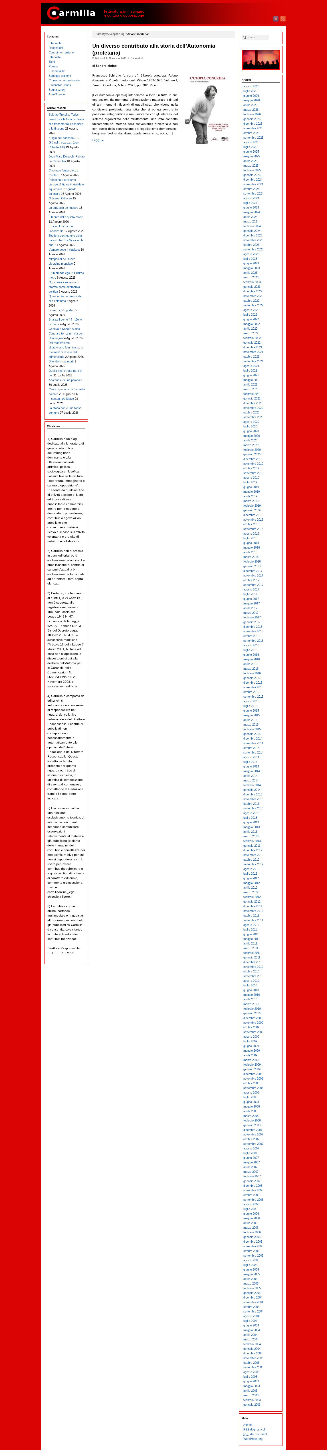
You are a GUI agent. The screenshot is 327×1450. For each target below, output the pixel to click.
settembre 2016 (253, 640)
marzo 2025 (250, 165)
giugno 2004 (251, 1325)
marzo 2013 (250, 836)
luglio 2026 (250, 91)
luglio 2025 (250, 147)
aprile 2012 (250, 887)
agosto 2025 (251, 142)
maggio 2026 (251, 100)
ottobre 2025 (251, 133)
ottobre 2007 (251, 1139)
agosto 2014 (251, 757)
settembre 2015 (253, 696)
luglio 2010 (250, 985)
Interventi (55, 43)
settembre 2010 (253, 976)
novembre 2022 (253, 296)
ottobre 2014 (251, 748)
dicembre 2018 (252, 515)
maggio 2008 (251, 1106)
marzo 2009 (250, 1060)
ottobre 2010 (251, 971)
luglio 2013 (250, 817)
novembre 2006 (253, 1190)
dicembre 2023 (252, 235)
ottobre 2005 (251, 1251)
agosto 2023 (251, 254)
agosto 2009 (251, 1036)
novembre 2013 (253, 799)
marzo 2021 (250, 389)
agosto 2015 (251, 701)
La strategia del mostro (63, 207)
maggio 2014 (251, 771)
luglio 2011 (250, 929)
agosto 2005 (251, 1260)
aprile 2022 (250, 328)
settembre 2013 (253, 808)
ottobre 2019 (251, 468)
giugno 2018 (251, 543)
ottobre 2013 (251, 803)
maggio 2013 (251, 827)
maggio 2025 (251, 156)
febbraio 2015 (252, 729)
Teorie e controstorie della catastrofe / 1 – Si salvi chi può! (66, 240)
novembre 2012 (253, 855)
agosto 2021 (251, 366)
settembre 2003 (253, 1367)
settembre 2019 (253, 473)
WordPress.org (252, 1438)
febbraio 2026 (252, 114)
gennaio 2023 (251, 286)
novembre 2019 (253, 463)
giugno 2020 (251, 431)
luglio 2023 (250, 258)
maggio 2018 (251, 547)
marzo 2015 (250, 724)
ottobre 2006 (251, 1195)
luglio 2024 (250, 203)
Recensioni (137, 58)
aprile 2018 (250, 552)
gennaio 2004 (251, 1348)
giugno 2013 (251, 822)
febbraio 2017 (252, 617)
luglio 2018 (250, 538)
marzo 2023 (250, 277)
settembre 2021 (253, 361)
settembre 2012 (253, 864)
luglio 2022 (250, 314)
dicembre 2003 (252, 1353)
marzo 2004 (250, 1339)
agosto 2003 (251, 1372)
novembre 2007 (253, 1134)
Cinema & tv (57, 71)
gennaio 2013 (251, 845)
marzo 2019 (250, 501)
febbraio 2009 (252, 1064)
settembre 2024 (253, 193)
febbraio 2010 (252, 1008)
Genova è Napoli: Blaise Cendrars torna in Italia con (66, 333)
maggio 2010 (251, 994)
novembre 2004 (253, 1302)
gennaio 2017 (251, 622)
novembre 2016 (253, 631)
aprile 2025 (250, 161)
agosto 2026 (251, 86)
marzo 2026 (250, 109)
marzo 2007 (250, 1171)
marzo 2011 (250, 948)
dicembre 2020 (252, 403)
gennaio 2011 (251, 957)
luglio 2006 (250, 1209)
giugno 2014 (251, 766)
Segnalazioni (57, 89)
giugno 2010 (251, 990)
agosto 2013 (251, 813)
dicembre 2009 (252, 1018)
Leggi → (98, 140)
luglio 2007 (250, 1153)
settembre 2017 (253, 584)
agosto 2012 (251, 869)
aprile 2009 (250, 1055)
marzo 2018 (250, 557)
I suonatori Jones (60, 85)
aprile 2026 (250, 105)
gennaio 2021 (251, 398)
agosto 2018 (251, 533)
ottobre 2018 (251, 524)
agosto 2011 (251, 925)
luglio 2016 (250, 650)
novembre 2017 (253, 575)
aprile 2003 (250, 1390)
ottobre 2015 (251, 692)
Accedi (247, 1424)
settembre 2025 (253, 137)
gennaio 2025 (251, 175)
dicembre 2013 (252, 794)
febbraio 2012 (252, 897)
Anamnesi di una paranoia (65, 380)
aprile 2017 (250, 608)
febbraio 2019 (252, 505)
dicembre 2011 (252, 906)
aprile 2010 (250, 999)
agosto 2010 (251, 980)
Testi (52, 61)
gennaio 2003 (251, 1404)
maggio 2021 (251, 380)
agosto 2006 (251, 1204)
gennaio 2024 (251, 230)
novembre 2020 (253, 407)
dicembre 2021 (252, 347)
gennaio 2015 (251, 734)
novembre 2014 (253, 743)
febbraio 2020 (252, 449)
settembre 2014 (253, 752)
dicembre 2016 (252, 626)
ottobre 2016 (251, 636)
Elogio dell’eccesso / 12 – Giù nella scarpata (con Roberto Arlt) (65, 142)
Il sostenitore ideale (61, 398)
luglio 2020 (250, 426)
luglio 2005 (250, 1265)
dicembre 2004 (252, 1297)
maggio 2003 (251, 1386)
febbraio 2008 (252, 1120)
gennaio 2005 (251, 1293)
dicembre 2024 (252, 179)
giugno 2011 (251, 934)
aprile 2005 (250, 1279)
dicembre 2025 (252, 123)
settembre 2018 (253, 529)
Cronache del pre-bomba (64, 80)
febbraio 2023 (252, 282)
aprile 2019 (250, 496)
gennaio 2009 (251, 1069)
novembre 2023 (253, 240)
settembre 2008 (253, 1088)
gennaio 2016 (251, 678)
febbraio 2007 (252, 1176)
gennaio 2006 (251, 1237)
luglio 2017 (250, 594)
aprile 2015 (250, 720)
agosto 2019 (251, 477)
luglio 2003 (250, 1376)
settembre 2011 (253, 920)
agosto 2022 (251, 310)
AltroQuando (57, 94)
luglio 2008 (250, 1097)
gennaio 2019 (251, 510)
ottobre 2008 (251, 1083)
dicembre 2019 (252, 459)
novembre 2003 (253, 1358)
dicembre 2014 (252, 738)
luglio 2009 (250, 1041)
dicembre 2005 (252, 1241)
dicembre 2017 (252, 571)
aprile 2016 (250, 664)
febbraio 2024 (252, 226)
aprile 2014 (250, 775)
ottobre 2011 (251, 915)
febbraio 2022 (252, 338)
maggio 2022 (251, 324)
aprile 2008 (250, 1111)
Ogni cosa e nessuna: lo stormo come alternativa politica (64, 287)
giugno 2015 (251, 710)
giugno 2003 (251, 1381)
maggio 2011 (251, 938)
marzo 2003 (250, 1395)
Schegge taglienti (60, 75)
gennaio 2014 (251, 789)
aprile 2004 (250, 1334)
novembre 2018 (253, 519)
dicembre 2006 (252, 1185)
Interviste (55, 57)
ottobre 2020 (251, 412)
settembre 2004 (253, 1311)
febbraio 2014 (252, 785)
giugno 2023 (251, 263)
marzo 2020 (250, 445)
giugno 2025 (251, 151)
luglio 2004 (250, 1320)
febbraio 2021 (252, 393)
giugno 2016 (251, 654)
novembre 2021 (253, 352)
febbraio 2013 (252, 841)
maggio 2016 (251, 659)
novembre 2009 (253, 1022)
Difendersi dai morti (61, 361)
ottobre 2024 (251, 189)
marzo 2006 (250, 1227)
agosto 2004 (251, 1316)
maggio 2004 (251, 1330)
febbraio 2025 (252, 170)
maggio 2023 (251, 268)
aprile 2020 (250, 440)
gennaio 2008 (251, 1125)
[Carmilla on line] (163, 13)
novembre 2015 (253, 687)
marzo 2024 (250, 221)
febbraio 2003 (252, 1400)
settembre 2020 (253, 417)
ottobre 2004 (251, 1306)
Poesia (53, 66)
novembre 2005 (253, 1246)
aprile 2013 (250, 831)
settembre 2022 (253, 305)
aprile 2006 (250, 1223)
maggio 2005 (251, 1274)
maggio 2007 (251, 1162)
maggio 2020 (251, 435)
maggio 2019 (251, 491)
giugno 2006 (251, 1213)
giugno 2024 (251, 207)
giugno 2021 (251, 375)
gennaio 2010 (251, 1013)
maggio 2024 (251, 212)
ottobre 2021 (251, 356)
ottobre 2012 (251, 859)
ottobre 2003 (251, 1362)
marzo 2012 (250, 892)
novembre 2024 (253, 184)
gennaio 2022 (251, 342)
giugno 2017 (251, 598)
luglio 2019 (250, 482)
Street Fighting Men (61, 310)
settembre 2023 (253, 249)
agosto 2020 (251, 421)
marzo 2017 (250, 612)
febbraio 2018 (252, 561)
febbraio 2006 (252, 1232)
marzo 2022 (250, 333)
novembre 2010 (253, 966)
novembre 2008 (253, 1078)
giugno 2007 (251, 1157)
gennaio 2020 (251, 454)
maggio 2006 (251, 1218)
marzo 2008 (250, 1116)
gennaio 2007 (251, 1181)
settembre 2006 (253, 1199)
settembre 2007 (253, 1143)
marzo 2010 (250, 1004)
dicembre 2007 (252, 1129)
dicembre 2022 (252, 291)
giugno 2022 (251, 319)
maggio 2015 (251, 715)
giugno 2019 (251, 487)
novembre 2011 (253, 911)
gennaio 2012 (251, 901)
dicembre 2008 (252, 1074)
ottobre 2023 (251, 244)
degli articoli (254, 1429)
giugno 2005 (251, 1269)
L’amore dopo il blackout (64, 249)
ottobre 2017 (251, 580)
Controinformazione (61, 52)
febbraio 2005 (252, 1288)
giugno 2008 (251, 1102)
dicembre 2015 (252, 682)
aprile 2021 (250, 384)
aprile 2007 (250, 1167)
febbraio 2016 (252, 673)
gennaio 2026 (251, 119)
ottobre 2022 (251, 300)
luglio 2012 (250, 873)
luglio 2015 (250, 706)
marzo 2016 (250, 668)
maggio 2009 (251, 1050)
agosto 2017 (251, 589)
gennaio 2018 (251, 566)
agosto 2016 (251, 645)
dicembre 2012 (252, 850)
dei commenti (255, 1434)
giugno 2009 (251, 1046)
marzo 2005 (250, 1283)
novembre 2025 (253, 128)
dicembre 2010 (252, 962)
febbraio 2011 (251, 952)
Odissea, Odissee (60, 198)
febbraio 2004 (252, 1344)
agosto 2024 (251, 198)
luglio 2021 (250, 370)
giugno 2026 (251, 95)
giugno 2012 (251, 878)
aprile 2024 (250, 216)
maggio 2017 (251, 603)
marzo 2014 (250, 780)
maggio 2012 (251, 883)
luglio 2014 (250, 761)
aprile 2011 (250, 943)
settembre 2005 (253, 1255)
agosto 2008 (251, 1092)
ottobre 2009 (251, 1027)
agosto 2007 (251, 1148)
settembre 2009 (253, 1032)
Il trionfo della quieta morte (66, 217)
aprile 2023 (250, 272)
